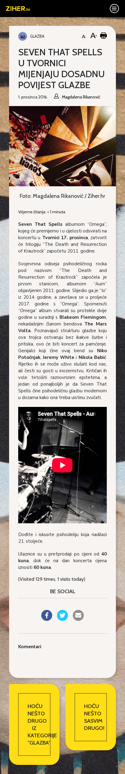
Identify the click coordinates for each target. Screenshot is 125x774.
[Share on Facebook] (46, 619)
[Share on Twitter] (62, 619)
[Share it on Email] (78, 619)
